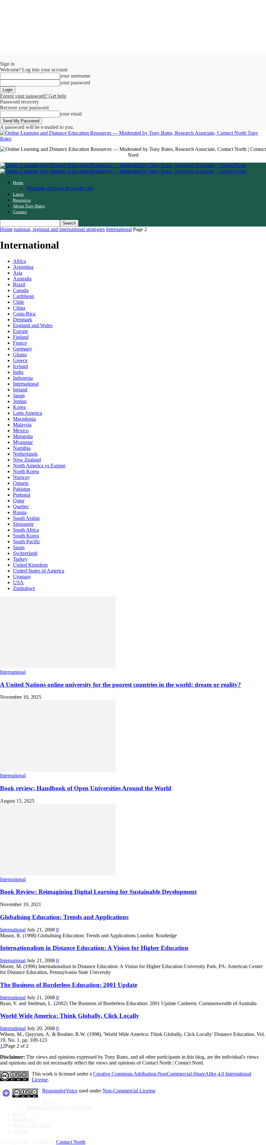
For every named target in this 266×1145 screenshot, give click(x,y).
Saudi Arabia (26, 518)
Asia (17, 273)
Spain (19, 547)
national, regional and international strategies (59, 229)
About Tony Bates (29, 205)
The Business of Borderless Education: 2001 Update (68, 984)
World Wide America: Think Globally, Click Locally (69, 1015)
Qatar (18, 500)
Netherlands (25, 454)
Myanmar (23, 442)
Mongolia (23, 436)
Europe (20, 331)
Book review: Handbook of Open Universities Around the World (85, 788)
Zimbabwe (24, 588)
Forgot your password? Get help (33, 96)
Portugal (21, 495)
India (18, 372)
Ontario (21, 483)
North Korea (26, 471)
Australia (22, 278)
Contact (20, 211)
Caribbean (23, 296)
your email (71, 114)
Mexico (21, 430)
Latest (18, 194)
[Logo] (123, 165)
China (19, 308)
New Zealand (27, 459)
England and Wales (33, 325)
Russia (20, 512)
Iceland (20, 366)
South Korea (26, 535)
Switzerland (25, 553)
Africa (19, 261)
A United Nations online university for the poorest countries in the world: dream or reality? (120, 684)
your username (75, 76)
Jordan (20, 401)
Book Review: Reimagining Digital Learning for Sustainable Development (98, 891)
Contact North (70, 1142)
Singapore (23, 524)
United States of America (38, 570)
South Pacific (26, 541)
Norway (21, 477)
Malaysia (22, 424)
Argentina (23, 267)
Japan (19, 395)
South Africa (26, 530)
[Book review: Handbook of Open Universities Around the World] (57, 769)
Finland (21, 337)
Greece (20, 360)
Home (18, 182)
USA (18, 582)
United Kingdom (30, 565)
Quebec (21, 506)
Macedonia (24, 419)
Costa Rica (24, 313)
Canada (21, 290)
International (119, 229)
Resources (22, 200)
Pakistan (21, 489)
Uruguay (22, 576)
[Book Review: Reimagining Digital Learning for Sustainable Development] (57, 873)
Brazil (19, 284)
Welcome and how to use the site (59, 188)
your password (75, 82)
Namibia (21, 448)
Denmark (22, 319)
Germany (22, 348)
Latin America (27, 413)
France (20, 343)
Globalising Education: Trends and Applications (64, 917)
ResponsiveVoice (60, 1090)
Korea (19, 407)
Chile (18, 302)
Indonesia (23, 378)
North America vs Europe (39, 465)
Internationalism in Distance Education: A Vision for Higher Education (94, 947)
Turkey (20, 559)
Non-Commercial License (129, 1090)
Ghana (20, 354)
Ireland (20, 389)
